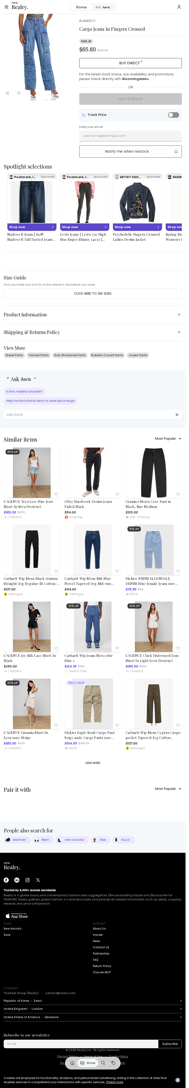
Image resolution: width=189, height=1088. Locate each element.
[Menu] (6, 7)
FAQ (95, 960)
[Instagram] (27, 880)
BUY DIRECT (129, 63)
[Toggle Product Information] (179, 314)
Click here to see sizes (93, 293)
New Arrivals (12, 928)
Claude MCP (102, 972)
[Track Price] (173, 115)
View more (92, 763)
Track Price (97, 114)
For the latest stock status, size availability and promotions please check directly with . (126, 76)
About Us (99, 928)
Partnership (101, 953)
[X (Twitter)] (38, 880)
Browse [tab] (81, 7)
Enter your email (91, 127)
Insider (98, 935)
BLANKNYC (87, 21)
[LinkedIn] (16, 880)
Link (72, 1063)
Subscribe (170, 1044)
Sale (7, 935)
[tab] (104, 7)
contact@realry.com (60, 993)
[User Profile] (179, 7)
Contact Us (101, 947)
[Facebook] (6, 880)
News (96, 941)
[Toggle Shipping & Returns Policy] (179, 332)
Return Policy (102, 966)
